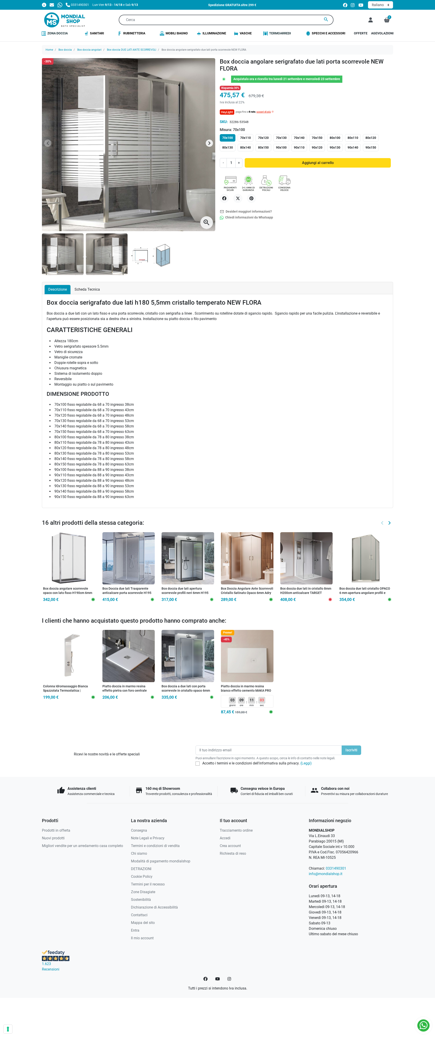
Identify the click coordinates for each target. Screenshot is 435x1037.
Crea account (230, 846)
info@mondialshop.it (325, 874)
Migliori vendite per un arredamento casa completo (82, 846)
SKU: (224, 122)
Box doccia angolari (89, 49)
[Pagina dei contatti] (44, 4)
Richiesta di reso (233, 853)
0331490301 (336, 868)
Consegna (139, 830)
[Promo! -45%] (247, 656)
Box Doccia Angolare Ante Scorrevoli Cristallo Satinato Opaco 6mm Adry (247, 591)
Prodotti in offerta (56, 830)
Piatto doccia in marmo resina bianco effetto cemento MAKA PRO (246, 688)
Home (49, 49)
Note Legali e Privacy (147, 838)
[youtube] (360, 5)
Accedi (225, 838)
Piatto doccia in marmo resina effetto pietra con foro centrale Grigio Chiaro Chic (124, 690)
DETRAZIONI (141, 869)
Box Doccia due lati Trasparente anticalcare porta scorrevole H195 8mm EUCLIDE (126, 593)
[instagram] (353, 5)
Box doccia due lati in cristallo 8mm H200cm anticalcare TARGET (305, 591)
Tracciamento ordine (236, 830)
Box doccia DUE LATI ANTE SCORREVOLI (131, 49)
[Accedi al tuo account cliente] (370, 20)
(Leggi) (306, 763)
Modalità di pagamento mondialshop (160, 861)
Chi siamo (139, 853)
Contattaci (139, 915)
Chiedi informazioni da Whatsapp (249, 217)
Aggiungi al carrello (318, 163)
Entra (135, 930)
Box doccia (65, 49)
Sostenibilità (141, 899)
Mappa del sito (143, 923)
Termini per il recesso (148, 884)
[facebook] (345, 5)
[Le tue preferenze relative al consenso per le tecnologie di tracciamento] (8, 1029)
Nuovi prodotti (53, 838)
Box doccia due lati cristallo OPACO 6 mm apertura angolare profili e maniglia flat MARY (364, 593)
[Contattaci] (52, 4)
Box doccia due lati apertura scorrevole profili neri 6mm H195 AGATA (185, 593)
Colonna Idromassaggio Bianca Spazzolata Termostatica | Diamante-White (65, 690)
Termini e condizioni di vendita (155, 846)
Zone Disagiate (143, 892)
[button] (387, 20)
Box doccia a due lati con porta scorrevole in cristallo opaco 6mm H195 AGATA (186, 690)
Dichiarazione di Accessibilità (154, 907)
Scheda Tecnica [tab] (87, 289)
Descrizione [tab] (57, 289)
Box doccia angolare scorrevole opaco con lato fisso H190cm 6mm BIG (67, 593)
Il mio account (142, 938)
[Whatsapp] (60, 4)
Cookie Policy (141, 876)
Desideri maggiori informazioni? (246, 211)
